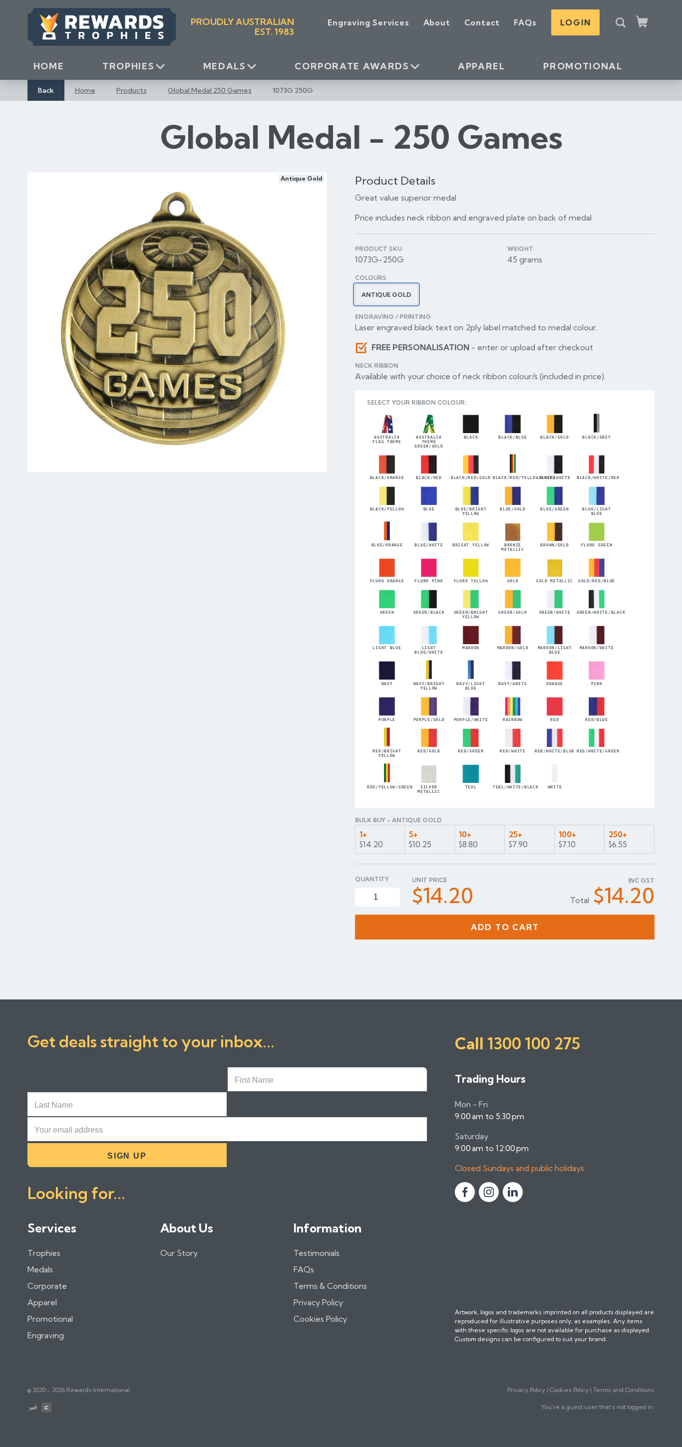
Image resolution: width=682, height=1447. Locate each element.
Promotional (582, 66)
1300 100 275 (533, 1043)
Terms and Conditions (624, 1390)
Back (46, 90)
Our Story (179, 1253)
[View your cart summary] (643, 22)
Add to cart (505, 927)
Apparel (481, 66)
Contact (482, 22)
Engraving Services (368, 22)
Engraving (45, 1335)
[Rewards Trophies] (101, 27)
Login (575, 22)
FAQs (525, 22)
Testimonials (317, 1253)
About (436, 22)
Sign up (126, 1156)
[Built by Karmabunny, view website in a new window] (32, 1409)
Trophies (128, 66)
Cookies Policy (320, 1319)
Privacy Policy (318, 1302)
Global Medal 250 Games (210, 90)
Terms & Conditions (330, 1286)
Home (48, 66)
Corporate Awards (352, 66)
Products (131, 90)
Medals (224, 66)
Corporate (47, 1286)
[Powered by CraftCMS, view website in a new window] (46, 1409)
